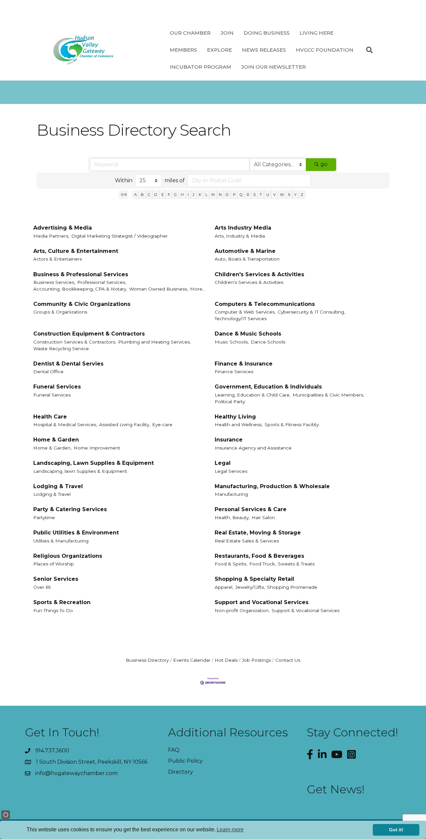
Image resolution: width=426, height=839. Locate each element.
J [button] (193, 194)
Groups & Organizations (60, 312)
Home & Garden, (52, 447)
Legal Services (231, 471)
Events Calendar (191, 660)
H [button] (182, 194)
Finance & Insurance (244, 364)
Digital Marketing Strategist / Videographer (119, 236)
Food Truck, (262, 563)
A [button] (135, 194)
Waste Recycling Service (61, 348)
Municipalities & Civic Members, (328, 395)
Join (227, 33)
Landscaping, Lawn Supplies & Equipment (93, 463)
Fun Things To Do (53, 610)
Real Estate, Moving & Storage (258, 532)
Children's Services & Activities (259, 274)
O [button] (227, 194)
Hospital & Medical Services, (65, 424)
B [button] (142, 194)
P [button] (234, 194)
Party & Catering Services (70, 509)
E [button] (162, 194)
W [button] (282, 194)
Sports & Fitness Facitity (292, 424)
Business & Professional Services (80, 274)
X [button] (289, 194)
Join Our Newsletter (273, 67)
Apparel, (224, 587)
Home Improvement (97, 447)
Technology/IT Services (241, 318)
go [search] (323, 164)
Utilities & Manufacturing (61, 540)
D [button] (155, 194)
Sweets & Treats (296, 563)
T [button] (261, 194)
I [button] (188, 194)
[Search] (367, 50)
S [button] (254, 194)
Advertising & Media (62, 228)
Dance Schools (268, 342)
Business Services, (54, 282)
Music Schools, (232, 342)
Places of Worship (53, 563)
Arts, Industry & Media (240, 236)
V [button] (274, 194)
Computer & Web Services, (245, 312)
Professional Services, (101, 282)
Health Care (50, 417)
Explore (219, 50)
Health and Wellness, (239, 424)
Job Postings (256, 660)
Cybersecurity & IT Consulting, (311, 312)
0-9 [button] (123, 194)
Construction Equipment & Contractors (89, 334)
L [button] (206, 194)
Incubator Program (200, 67)
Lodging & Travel (58, 486)
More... (197, 289)
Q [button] (241, 194)
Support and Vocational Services (262, 602)
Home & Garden (56, 439)
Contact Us (287, 660)
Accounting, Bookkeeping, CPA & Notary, (80, 289)
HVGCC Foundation (324, 50)
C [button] (149, 194)
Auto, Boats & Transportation (247, 259)
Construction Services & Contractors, (74, 342)
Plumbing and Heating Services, (154, 342)
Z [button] (302, 194)
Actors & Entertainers (57, 259)
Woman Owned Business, (158, 289)
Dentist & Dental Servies (68, 364)
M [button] (213, 194)
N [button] (220, 194)
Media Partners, (51, 236)
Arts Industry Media (243, 228)
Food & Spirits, (231, 563)
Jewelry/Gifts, (250, 587)
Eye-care (162, 424)
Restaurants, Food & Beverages (259, 556)
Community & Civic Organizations (81, 304)
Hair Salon (263, 517)
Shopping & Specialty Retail (254, 579)
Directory (180, 772)
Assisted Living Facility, (124, 424)
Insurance (229, 439)
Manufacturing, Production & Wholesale (272, 486)
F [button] (169, 194)
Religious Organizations (67, 556)
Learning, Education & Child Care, (253, 395)
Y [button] (295, 194)
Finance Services (234, 371)
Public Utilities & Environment (76, 532)
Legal (223, 463)
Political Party (230, 401)
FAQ (173, 750)
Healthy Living (235, 417)
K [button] (200, 194)
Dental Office (48, 371)
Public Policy (185, 761)
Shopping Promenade (292, 587)
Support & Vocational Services (305, 610)
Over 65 (42, 587)
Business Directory (147, 660)
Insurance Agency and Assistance (253, 447)
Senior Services (55, 579)
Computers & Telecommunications (265, 304)
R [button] (248, 194)
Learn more (230, 829)
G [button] (175, 194)
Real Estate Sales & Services (247, 540)
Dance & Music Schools (248, 334)
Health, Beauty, (232, 517)
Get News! (336, 789)
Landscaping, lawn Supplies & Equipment (80, 471)
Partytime (44, 517)
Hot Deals (226, 660)
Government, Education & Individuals (268, 387)
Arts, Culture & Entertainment (75, 251)
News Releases (264, 50)
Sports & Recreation (62, 602)
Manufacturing (231, 494)
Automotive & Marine (245, 251)
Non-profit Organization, (242, 610)
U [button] (267, 194)
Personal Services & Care (251, 509)
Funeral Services (57, 387)
